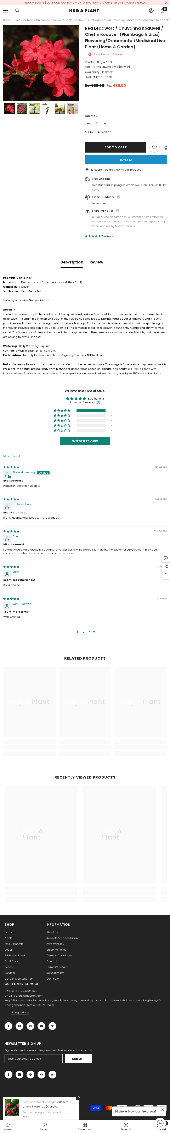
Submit (78, 1059)
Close (166, 2)
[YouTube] (41, 1026)
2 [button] (84, 631)
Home (7, 20)
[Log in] (151, 10)
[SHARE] (163, 148)
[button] (9, 108)
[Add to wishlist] (154, 147)
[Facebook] (8, 1026)
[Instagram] (19, 1026)
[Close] (79, 1097)
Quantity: (91, 116)
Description (72, 262)
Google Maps (20, 1012)
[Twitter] (52, 1026)
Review (96, 262)
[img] (11, 467)
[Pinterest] (30, 1026)
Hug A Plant (104, 62)
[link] (29, 747)
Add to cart (115, 147)
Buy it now (126, 159)
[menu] (5, 10)
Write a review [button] (85, 441)
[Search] (17, 10)
